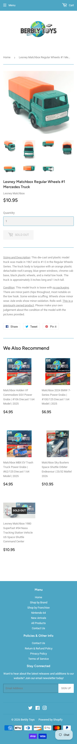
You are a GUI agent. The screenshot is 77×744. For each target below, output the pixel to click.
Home (6, 57)
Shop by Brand (38, 602)
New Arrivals (38, 618)
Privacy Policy (38, 653)
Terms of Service (38, 658)
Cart (71, 5)
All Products (38, 623)
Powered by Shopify (50, 719)
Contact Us (38, 628)
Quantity (9, 213)
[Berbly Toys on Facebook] (37, 708)
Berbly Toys (28, 719)
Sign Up (66, 688)
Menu (12, 5)
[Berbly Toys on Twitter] (30, 708)
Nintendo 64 (38, 612)
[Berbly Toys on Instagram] (45, 708)
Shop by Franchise (38, 607)
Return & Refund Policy (38, 648)
